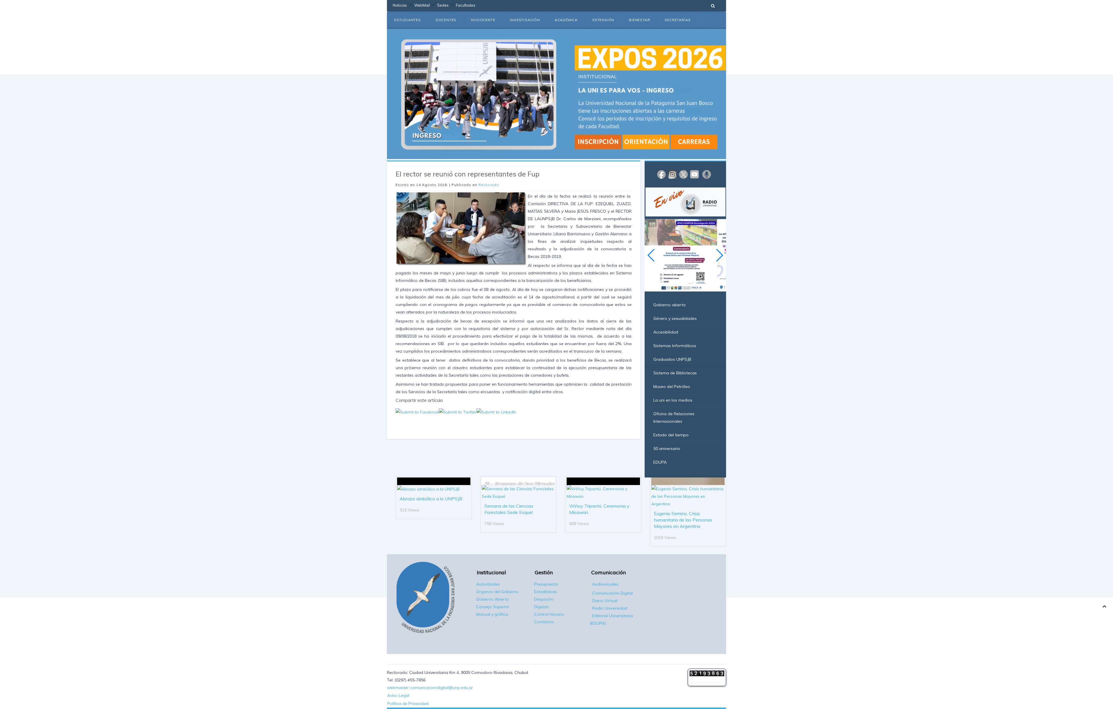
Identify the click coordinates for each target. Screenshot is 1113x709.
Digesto (541, 606)
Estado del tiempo (671, 435)
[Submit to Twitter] (458, 411)
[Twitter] (683, 174)
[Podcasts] (706, 174)
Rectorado (489, 185)
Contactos (544, 621)
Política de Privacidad (408, 703)
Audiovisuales (605, 584)
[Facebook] (661, 174)
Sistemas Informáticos (674, 345)
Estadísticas (545, 591)
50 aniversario (666, 448)
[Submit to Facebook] (417, 411)
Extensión (603, 20)
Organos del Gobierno (497, 591)
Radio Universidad (609, 608)
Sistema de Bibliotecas (675, 373)
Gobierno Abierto (492, 599)
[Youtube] (694, 174)
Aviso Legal (398, 695)
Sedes (443, 5)
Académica (566, 20)
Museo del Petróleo (671, 386)
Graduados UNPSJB (672, 359)
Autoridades (488, 584)
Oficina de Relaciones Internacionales (673, 417)
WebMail (422, 5)
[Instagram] (672, 174)
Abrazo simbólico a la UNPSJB (431, 499)
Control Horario (549, 614)
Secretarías (678, 20)
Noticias (400, 5)
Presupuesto (546, 584)
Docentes (446, 20)
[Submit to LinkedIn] (496, 411)
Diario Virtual (604, 600)
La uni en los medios (672, 400)
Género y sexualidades (675, 318)
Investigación (525, 20)
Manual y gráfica (492, 614)
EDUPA (660, 462)
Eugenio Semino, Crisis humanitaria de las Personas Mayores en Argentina (683, 520)
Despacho (544, 599)
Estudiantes (407, 20)
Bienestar (639, 20)
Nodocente (483, 20)
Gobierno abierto (669, 304)
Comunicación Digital (612, 593)
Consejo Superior (492, 606)
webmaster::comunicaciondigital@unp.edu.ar (430, 687)
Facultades (465, 5)
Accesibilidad (665, 332)
